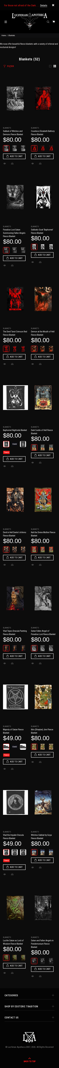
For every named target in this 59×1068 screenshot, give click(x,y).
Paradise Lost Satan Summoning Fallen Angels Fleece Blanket (14, 232)
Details (43, 5)
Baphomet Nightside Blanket (15, 430)
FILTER (10, 66)
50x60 (14, 444)
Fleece (6, 452)
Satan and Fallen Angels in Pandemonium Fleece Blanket (42, 943)
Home (4, 35)
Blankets (7, 128)
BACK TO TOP (30, 1061)
